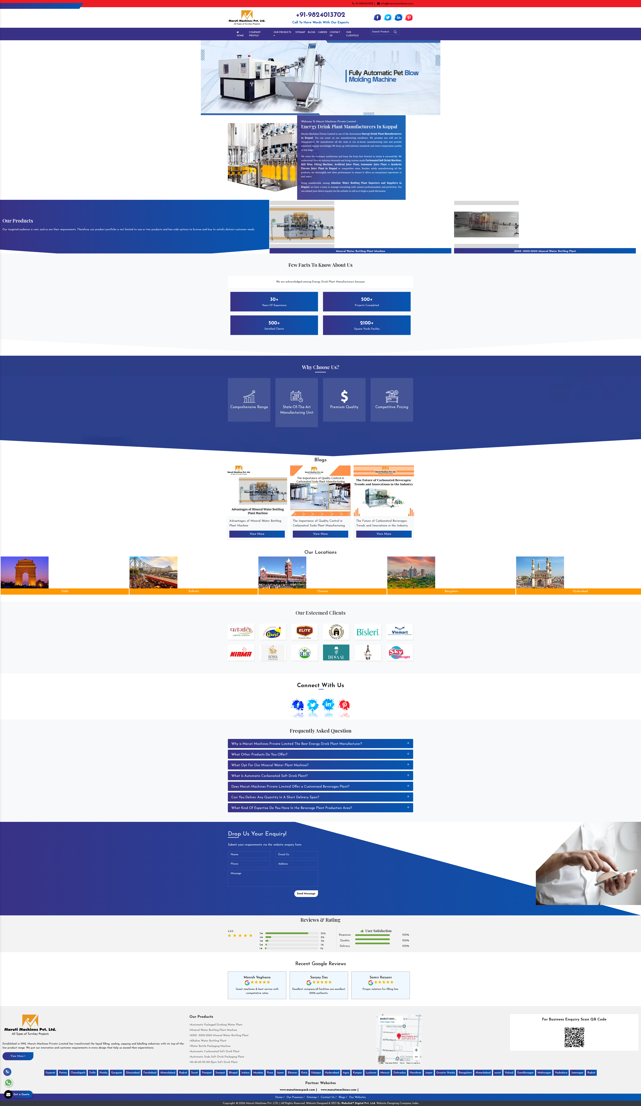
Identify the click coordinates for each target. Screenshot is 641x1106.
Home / (279, 1097)
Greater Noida (445, 1072)
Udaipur (316, 1072)
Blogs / (343, 1097)
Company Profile (255, 34)
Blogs (311, 32)
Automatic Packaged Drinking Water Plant (216, 1024)
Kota (304, 1072)
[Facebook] (377, 17)
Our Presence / (295, 1097)
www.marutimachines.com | (339, 1089)
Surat (194, 1072)
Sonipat (220, 1072)
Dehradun (399, 1072)
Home (240, 36)
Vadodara (561, 1072)
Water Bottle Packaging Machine (544, 251)
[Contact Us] (7, 1072)
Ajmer (280, 1072)
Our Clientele (352, 34)
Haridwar (415, 1072)
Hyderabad (324, 591)
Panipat (207, 1072)
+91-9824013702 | (364, 3)
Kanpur (357, 1072)
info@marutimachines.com (396, 3)
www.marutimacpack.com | (298, 1089)
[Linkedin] (398, 17)
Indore (245, 1072)
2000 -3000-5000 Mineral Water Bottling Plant (219, 1035)
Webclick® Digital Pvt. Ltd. (358, 1103)
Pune (270, 1072)
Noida (103, 1072)
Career (322, 32)
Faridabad (149, 1072)
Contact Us (335, 34)
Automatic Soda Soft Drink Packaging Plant (217, 1057)
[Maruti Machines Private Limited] (30, 1026)
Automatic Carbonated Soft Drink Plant (215, 1051)
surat (497, 1072)
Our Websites (357, 1097)
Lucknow (371, 1072)
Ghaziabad (133, 1072)
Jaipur (429, 1072)
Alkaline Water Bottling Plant (360, 251)
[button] (48, 77)
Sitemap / (313, 1097)
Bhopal (233, 1072)
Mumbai (258, 1072)
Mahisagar (544, 1072)
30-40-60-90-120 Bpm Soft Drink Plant (214, 1062)
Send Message (306, 893)
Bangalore (195, 591)
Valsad (509, 1072)
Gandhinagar (525, 1072)
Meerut (384, 1072)
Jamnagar (577, 1072)
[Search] (404, 32)
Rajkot (183, 1072)
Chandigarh (78, 1072)
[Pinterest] (409, 17)
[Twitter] (388, 17)
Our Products (282, 32)
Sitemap (300, 32)
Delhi (92, 1072)
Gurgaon (116, 1072)
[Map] (398, 1039)
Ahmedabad (453, 591)
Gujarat (50, 1072)
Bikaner (292, 1072)
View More (257, 534)
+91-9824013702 (320, 15)
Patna (63, 1072)
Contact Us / (329, 1097)
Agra (346, 1072)
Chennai (66, 591)
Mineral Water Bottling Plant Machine (213, 1030)
